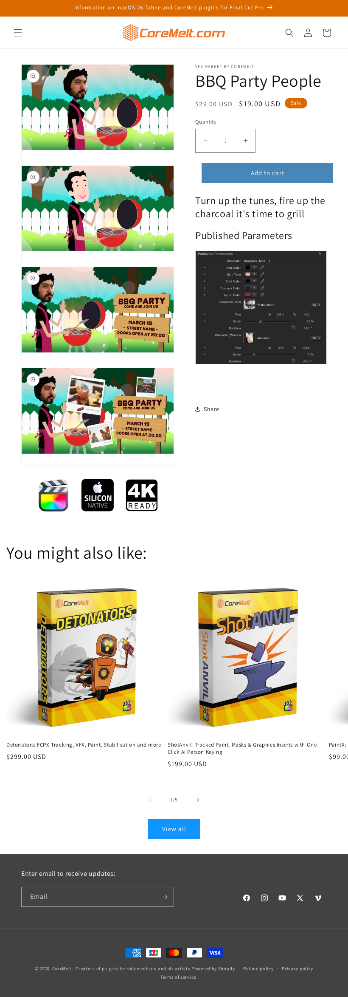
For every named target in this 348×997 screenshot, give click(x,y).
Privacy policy (297, 968)
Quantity (205, 121)
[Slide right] (198, 799)
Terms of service (178, 977)
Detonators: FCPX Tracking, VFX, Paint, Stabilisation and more (83, 744)
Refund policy (258, 968)
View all (174, 829)
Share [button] (211, 409)
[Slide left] (149, 799)
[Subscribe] (164, 897)
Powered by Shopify (213, 968)
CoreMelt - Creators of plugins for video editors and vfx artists (121, 968)
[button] (17, 32)
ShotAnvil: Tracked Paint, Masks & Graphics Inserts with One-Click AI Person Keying (243, 748)
